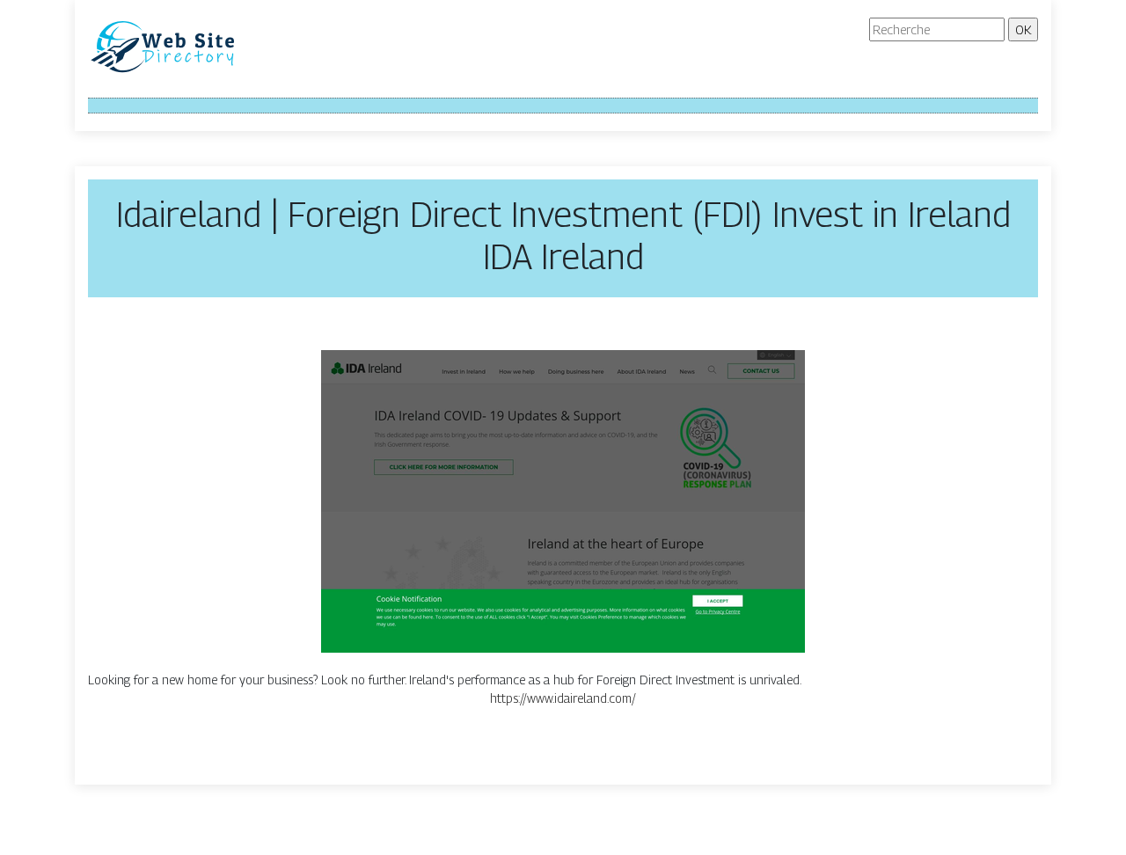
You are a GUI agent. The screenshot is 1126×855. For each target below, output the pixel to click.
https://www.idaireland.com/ (563, 698)
